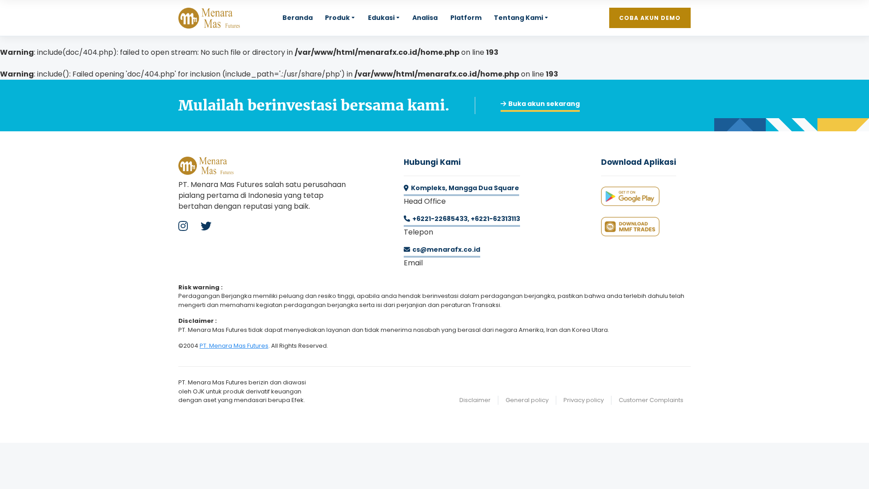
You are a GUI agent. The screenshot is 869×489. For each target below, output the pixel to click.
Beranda (297, 17)
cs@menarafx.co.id (446, 249)
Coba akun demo (650, 18)
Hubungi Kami (432, 162)
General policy (527, 400)
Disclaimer (475, 400)
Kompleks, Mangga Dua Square (465, 187)
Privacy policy (583, 400)
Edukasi (381, 17)
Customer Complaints (651, 400)
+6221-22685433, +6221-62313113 (466, 218)
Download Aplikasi (638, 162)
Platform (466, 17)
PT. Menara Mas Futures (234, 345)
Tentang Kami (518, 17)
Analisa (425, 17)
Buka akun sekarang (544, 103)
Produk (337, 17)
